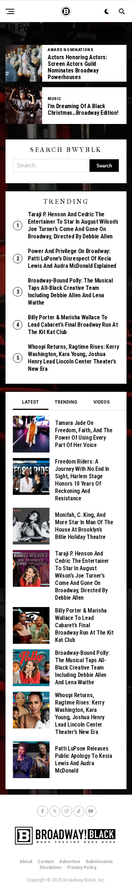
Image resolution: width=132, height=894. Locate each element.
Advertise (69, 861)
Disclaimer (51, 867)
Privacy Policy (81, 867)
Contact (45, 861)
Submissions (99, 861)
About (25, 861)
